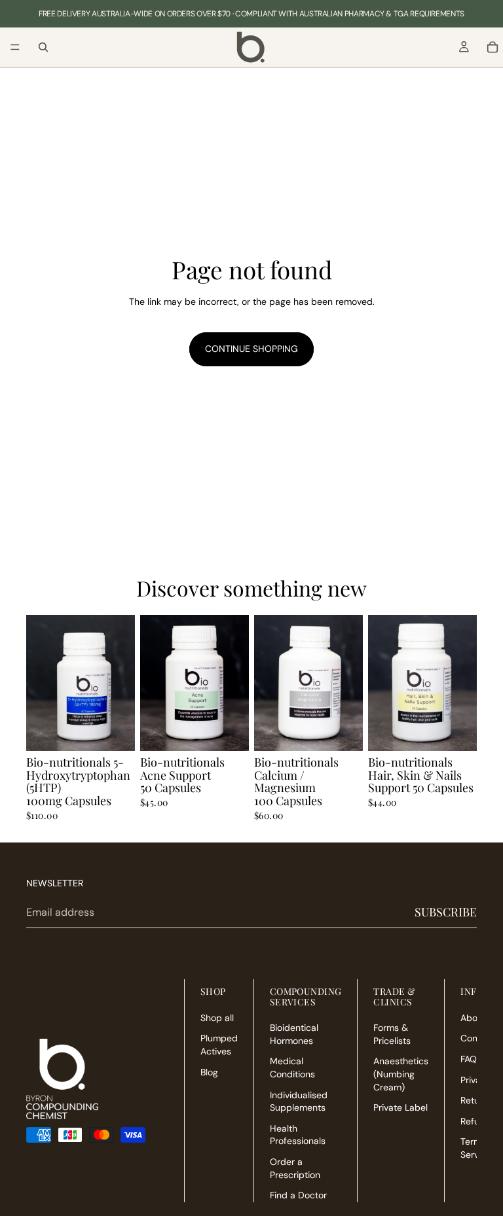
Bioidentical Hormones (294, 1034)
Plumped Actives (219, 1045)
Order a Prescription (295, 1168)
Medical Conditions (292, 1068)
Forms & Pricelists (392, 1034)
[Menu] (15, 47)
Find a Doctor (298, 1195)
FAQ (468, 1059)
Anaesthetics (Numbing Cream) (400, 1074)
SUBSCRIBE (446, 912)
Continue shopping (251, 349)
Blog (209, 1072)
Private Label (400, 1107)
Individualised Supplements (298, 1101)
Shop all (217, 1018)
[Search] (43, 47)
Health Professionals (298, 1134)
